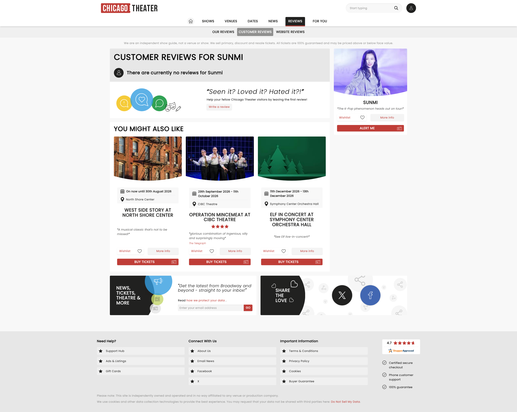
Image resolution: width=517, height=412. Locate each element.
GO (248, 308)
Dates (253, 21)
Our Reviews (223, 32)
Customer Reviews (255, 32)
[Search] (397, 8)
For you (320, 21)
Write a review (219, 107)
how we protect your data (206, 300)
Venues (231, 21)
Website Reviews (290, 32)
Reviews (295, 21)
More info (163, 251)
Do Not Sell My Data (345, 402)
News (273, 21)
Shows (208, 21)
